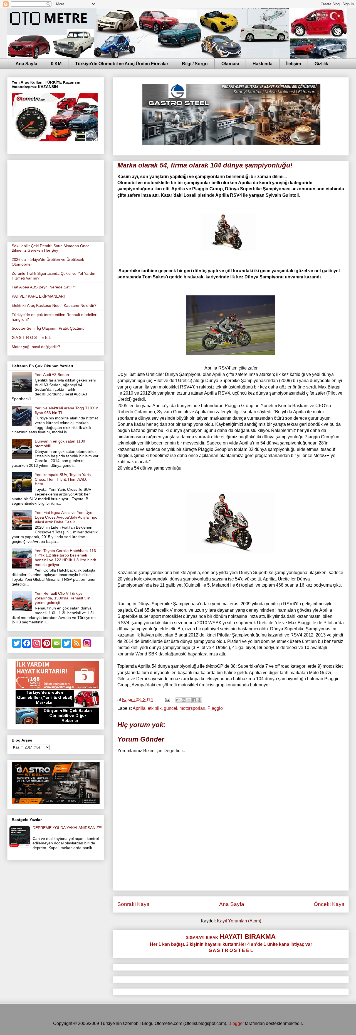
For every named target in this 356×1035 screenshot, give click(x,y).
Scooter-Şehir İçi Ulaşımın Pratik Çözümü (48, 328)
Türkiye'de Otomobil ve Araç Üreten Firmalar (121, 63)
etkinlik (155, 708)
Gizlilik (321, 63)
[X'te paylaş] (189, 700)
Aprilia (139, 708)
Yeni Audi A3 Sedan (52, 374)
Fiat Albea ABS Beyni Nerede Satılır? (44, 287)
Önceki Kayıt (329, 904)
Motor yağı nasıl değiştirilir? (36, 346)
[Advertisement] (56, 197)
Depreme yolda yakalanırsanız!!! (67, 827)
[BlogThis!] (183, 700)
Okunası (230, 63)
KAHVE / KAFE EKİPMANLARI (38, 296)
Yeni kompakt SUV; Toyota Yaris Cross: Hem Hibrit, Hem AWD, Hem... (63, 479)
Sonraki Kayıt (133, 904)
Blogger (236, 1023)
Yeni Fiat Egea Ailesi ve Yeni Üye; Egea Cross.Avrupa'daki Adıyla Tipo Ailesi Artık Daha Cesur (66, 517)
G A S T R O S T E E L (31, 337)
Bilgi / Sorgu (195, 63)
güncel (170, 708)
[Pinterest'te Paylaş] (199, 700)
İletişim (293, 63)
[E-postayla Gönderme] (167, 699)
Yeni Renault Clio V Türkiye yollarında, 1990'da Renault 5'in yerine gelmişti (62, 598)
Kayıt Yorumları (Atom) (239, 921)
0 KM (56, 63)
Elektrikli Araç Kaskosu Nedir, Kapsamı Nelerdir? (54, 305)
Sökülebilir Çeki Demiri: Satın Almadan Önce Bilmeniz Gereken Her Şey (51, 248)
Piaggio (215, 708)
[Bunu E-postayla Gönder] (178, 700)
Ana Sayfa (26, 63)
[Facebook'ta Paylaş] (194, 700)
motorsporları (192, 708)
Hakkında (263, 63)
